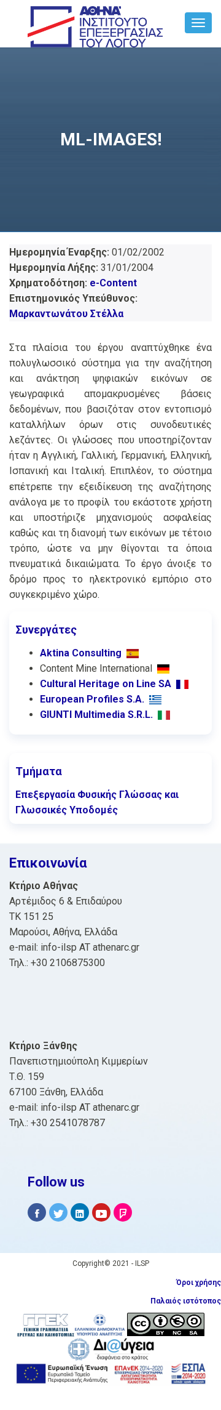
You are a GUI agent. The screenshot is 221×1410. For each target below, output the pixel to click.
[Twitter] (58, 1212)
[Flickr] (123, 1212)
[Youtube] (101, 1212)
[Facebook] (37, 1212)
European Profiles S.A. (92, 699)
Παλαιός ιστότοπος (185, 1301)
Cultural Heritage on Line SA (105, 684)
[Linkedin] (80, 1212)
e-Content (113, 283)
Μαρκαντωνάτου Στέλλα (66, 314)
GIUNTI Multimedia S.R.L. (96, 714)
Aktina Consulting (81, 653)
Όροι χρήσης (198, 1282)
